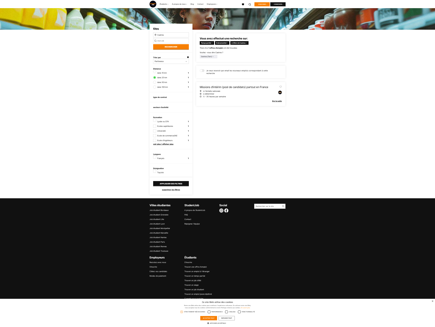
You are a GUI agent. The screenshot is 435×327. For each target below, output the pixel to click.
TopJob (160, 172)
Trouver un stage (191, 285)
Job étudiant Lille (157, 219)
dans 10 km (162, 73)
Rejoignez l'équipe (192, 224)
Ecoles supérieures (165, 126)
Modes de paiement (158, 276)
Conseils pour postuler (193, 298)
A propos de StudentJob (194, 210)
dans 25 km (162, 77)
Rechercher (171, 47)
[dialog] (217, 313)
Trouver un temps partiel (194, 276)
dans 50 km (162, 82)
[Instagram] (221, 210)
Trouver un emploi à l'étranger (197, 271)
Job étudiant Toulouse (159, 251)
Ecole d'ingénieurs (164, 140)
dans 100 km (162, 87)
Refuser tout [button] (226, 318)
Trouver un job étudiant (194, 289)
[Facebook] (226, 210)
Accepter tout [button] (208, 318)
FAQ (186, 215)
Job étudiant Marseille (159, 233)
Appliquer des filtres (171, 184)
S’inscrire (153, 267)
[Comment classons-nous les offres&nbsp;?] (188, 57)
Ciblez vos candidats (158, 271)
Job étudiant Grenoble (159, 215)
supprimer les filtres (171, 190)
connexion (278, 4)
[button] (217, 323)
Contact (200, 4)
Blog (192, 4)
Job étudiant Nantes (158, 237)
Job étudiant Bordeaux (159, 210)
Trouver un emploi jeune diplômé (198, 294)
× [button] (432, 301)
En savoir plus (245, 308)
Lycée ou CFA (163, 121)
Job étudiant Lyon (157, 224)
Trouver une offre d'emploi (195, 267)
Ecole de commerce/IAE (167, 135)
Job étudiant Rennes (158, 246)
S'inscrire (262, 4)
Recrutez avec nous (158, 262)
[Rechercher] (249, 4)
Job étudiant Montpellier (160, 228)
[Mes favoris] (242, 4)
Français (160, 158)
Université (161, 131)
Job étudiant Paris (157, 242)
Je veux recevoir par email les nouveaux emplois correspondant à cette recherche (237, 71)
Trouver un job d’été (192, 280)
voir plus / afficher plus (163, 144)
